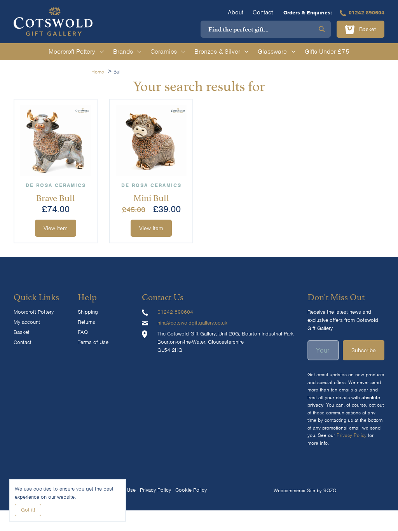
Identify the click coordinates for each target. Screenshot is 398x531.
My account (27, 322)
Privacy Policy (352, 435)
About (235, 12)
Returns (86, 322)
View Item (56, 228)
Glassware (272, 51)
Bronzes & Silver (217, 51)
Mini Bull (151, 196)
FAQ (83, 332)
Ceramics (163, 51)
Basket (366, 29)
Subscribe (363, 350)
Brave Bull (55, 196)
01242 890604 (366, 12)
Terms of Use (93, 342)
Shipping (88, 312)
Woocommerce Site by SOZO (305, 490)
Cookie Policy (191, 490)
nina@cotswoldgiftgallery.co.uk (192, 323)
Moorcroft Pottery (72, 51)
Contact (263, 12)
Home (97, 71)
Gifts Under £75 (327, 51)
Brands (123, 51)
